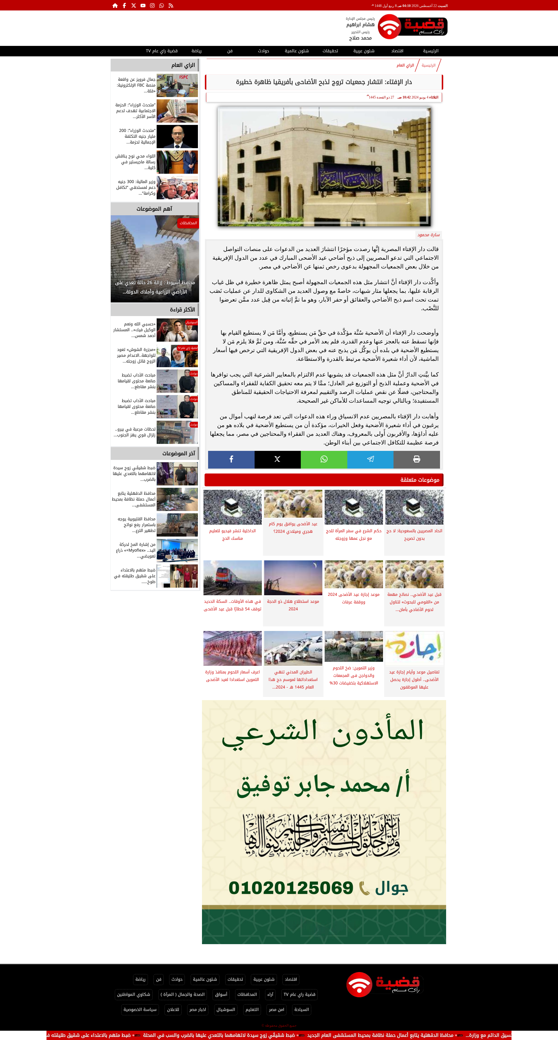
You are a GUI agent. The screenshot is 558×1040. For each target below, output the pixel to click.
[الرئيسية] (115, 5)
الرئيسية (431, 51)
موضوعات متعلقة (419, 480)
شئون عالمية (297, 51)
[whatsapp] (324, 460)
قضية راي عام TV (162, 51)
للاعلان (173, 1010)
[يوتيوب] (143, 5)
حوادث (263, 51)
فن (230, 51)
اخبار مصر (197, 1010)
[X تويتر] (133, 5)
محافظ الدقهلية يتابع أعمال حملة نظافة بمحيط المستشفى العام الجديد (423, 1035)
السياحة (301, 1010)
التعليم (252, 1010)
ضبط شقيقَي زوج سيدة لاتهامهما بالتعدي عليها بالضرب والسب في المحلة (262, 1035)
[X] (278, 460)
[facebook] (231, 460)
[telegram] (370, 460)
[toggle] (127, 50)
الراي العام (405, 65)
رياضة (197, 51)
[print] (417, 460)
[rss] (171, 5)
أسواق (221, 994)
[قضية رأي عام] (413, 28)
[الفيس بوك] (124, 5)
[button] (123, 261)
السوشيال (226, 1010)
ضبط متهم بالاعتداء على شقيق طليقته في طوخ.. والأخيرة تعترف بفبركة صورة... (92, 1035)
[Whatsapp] (161, 5)
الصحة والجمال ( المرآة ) (183, 994)
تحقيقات (330, 51)
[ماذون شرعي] (324, 822)
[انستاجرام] (152, 5)
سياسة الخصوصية (140, 1010)
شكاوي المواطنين (133, 994)
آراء (270, 994)
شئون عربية (364, 51)
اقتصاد (397, 51)
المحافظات (247, 994)
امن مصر (276, 1010)
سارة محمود (428, 235)
